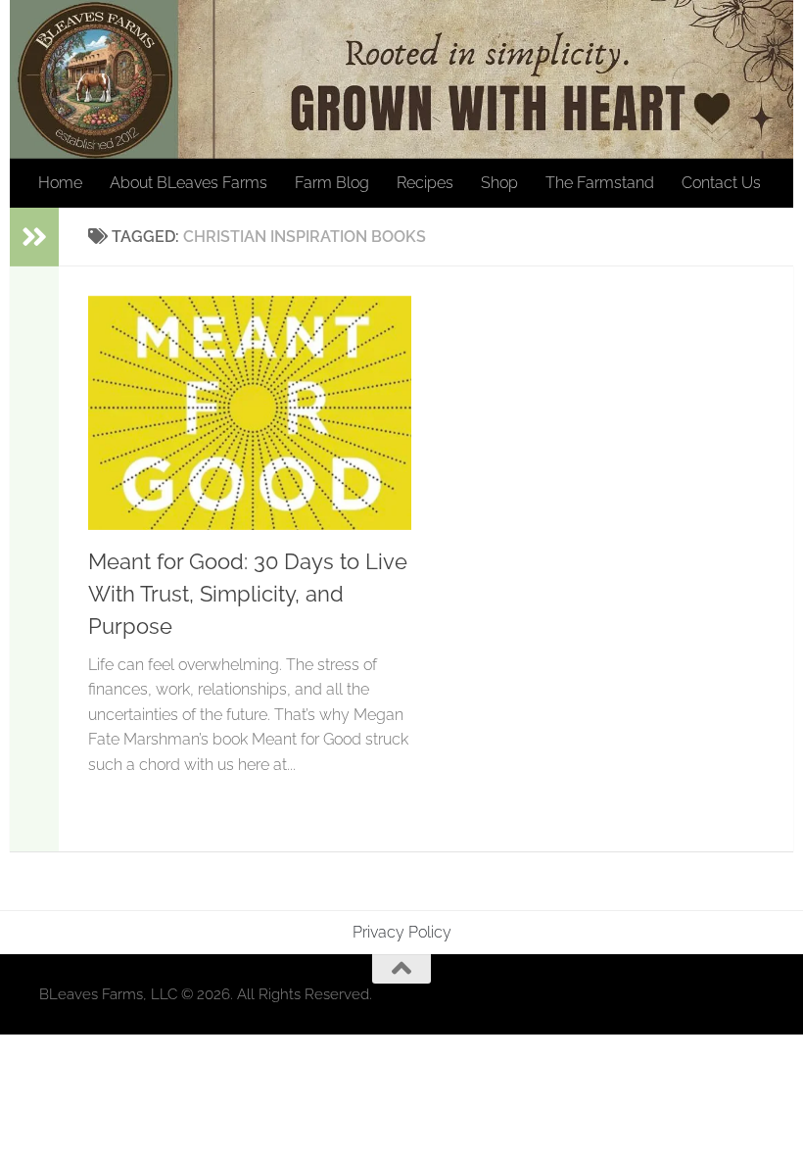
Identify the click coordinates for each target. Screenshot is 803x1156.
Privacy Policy (402, 932)
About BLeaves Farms (188, 182)
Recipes (425, 182)
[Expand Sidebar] (34, 237)
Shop (499, 182)
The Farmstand (599, 182)
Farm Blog (332, 182)
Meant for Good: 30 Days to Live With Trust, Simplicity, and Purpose (247, 594)
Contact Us (721, 182)
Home (60, 182)
